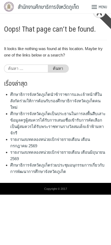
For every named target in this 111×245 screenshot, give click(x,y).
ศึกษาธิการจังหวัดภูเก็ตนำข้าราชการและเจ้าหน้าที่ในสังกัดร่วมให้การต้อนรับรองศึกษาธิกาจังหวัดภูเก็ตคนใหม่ (56, 101)
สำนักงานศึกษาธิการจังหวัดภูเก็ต (48, 6)
